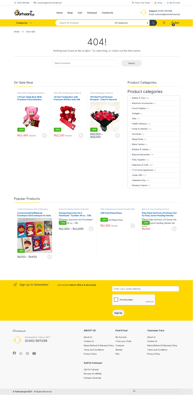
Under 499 (137, 175)
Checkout (92, 13)
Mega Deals (137, 139)
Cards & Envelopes (25, 209)
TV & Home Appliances (142, 170)
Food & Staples (139, 108)
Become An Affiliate (93, 373)
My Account (175, 3)
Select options (43, 135)
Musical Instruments (141, 154)
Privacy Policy (90, 354)
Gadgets (136, 113)
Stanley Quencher (81, 209)
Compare (119, 345)
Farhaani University (92, 378)
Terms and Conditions (94, 350)
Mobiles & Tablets (140, 149)
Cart (80, 13)
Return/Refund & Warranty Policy (99, 345)
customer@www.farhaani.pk (49, 3)
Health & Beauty (139, 123)
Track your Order (123, 341)
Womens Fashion (140, 185)
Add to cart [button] (132, 225)
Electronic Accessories (142, 103)
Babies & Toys (138, 98)
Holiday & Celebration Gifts (30, 94)
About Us (88, 337)
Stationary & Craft (140, 165)
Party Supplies (138, 159)
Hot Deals (136, 134)
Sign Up (118, 313)
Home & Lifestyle (140, 129)
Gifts (19, 93)
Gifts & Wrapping (29, 93)
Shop (160, 3)
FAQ (117, 354)
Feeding (158, 209)
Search (131, 63)
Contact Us (107, 13)
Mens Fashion (138, 144)
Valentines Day (139, 180)
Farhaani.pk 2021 (23, 391)
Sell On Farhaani (91, 369)
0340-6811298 (23, 3)
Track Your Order (142, 3)
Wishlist (118, 350)
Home (59, 13)
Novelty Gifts (129, 209)
